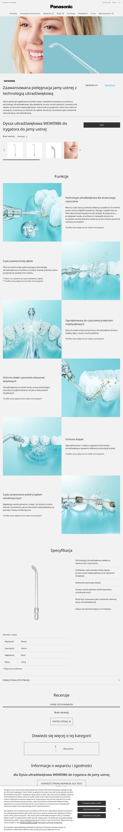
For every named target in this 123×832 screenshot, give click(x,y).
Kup (102, 125)
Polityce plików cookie (29, 822)
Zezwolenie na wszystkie (91, 815)
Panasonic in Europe (9, 2)
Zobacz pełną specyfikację (16, 680)
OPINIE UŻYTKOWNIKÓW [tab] (61, 704)
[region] (61, 809)
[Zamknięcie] (119, 809)
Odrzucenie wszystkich (91, 809)
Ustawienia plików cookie (91, 803)
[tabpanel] (61, 718)
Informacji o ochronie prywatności (50, 822)
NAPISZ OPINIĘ (60, 721)
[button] (15, 150)
